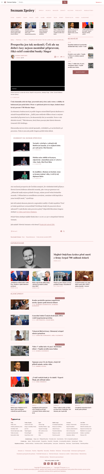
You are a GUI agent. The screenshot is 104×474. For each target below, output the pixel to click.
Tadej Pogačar (28, 431)
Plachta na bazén (36, 441)
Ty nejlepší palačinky (57, 424)
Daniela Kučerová (42, 351)
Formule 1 (41, 433)
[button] (16, 25)
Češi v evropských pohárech (71, 439)
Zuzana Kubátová (21, 55)
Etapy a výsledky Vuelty (30, 427)
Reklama (58, 451)
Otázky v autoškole (84, 433)
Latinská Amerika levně (72, 433)
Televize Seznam (53, 454)
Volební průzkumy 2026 (16, 427)
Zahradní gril (75, 441)
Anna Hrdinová (41, 381)
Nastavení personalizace (56, 457)
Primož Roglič (28, 433)
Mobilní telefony (29, 443)
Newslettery (82, 454)
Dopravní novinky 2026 (86, 429)
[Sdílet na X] (64, 231)
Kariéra (34, 451)
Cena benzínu (60, 439)
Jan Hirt (26, 429)
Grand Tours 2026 (29, 435)
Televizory (68, 443)
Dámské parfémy (48, 443)
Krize (23, 237)
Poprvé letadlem (70, 427)
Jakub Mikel (50, 320)
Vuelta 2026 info (29, 424)
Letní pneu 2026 (84, 424)
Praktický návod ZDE (47, 224)
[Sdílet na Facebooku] (61, 231)
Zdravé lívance (56, 429)
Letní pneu (55, 443)
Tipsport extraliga (43, 429)
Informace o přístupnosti (78, 451)
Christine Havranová (43, 335)
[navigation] (2, 2)
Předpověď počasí (44, 439)
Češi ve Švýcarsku (70, 431)
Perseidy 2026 (52, 439)
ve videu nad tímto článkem (27, 212)
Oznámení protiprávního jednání (26, 454)
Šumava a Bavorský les (71, 429)
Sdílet (63, 56)
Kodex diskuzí (74, 454)
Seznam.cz (98, 2)
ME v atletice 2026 (43, 431)
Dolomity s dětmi (70, 435)
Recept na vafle (56, 433)
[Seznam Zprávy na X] (48, 463)
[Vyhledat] (64, 2)
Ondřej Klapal (41, 366)
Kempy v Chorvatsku (71, 424)
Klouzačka (55, 441)
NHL (40, 435)
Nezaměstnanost (30, 237)
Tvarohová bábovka (57, 431)
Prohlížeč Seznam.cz (42, 454)
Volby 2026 (13, 424)
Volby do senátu (14, 433)
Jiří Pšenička (40, 320)
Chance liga (41, 424)
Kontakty (46, 451)
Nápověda (40, 451)
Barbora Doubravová (43, 304)
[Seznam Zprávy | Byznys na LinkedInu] (59, 463)
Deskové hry (62, 443)
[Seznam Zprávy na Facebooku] (45, 463)
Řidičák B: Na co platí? (85, 431)
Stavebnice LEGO (38, 443)
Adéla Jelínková (57, 335)
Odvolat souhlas (44, 457)
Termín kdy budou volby (16, 431)
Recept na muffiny (57, 427)
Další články (80, 72)
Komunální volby (15, 435)
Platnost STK (83, 435)
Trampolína (44, 441)
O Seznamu (28, 451)
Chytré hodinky (75, 443)
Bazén (29, 441)
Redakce (52, 451)
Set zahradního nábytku (65, 441)
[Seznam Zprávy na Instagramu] (52, 463)
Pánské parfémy (84, 443)
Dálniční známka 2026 (85, 427)
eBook (57, 56)
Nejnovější (73, 38)
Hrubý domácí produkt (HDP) (43, 237)
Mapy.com (36, 439)
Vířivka (80, 441)
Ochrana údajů (66, 451)
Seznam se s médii (64, 454)
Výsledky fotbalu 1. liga (44, 427)
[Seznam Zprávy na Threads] (55, 463)
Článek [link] (14, 65)
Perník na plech (56, 435)
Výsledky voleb (14, 429)
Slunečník (50, 441)
